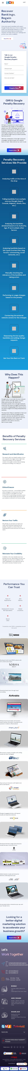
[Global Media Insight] (11, 2)
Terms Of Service (11, 1063)
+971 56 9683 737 (13, 973)
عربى (24, 2)
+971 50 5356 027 (13, 971)
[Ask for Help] (21, 1063)
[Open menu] (3, 3)
